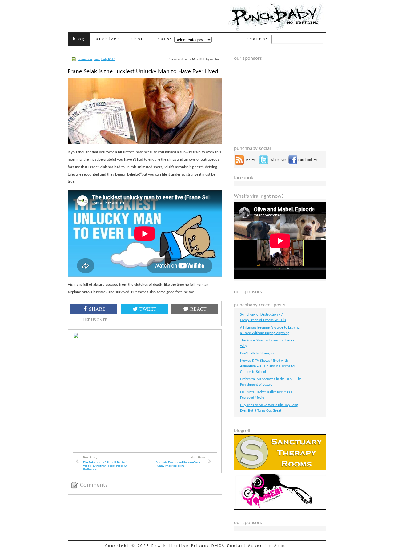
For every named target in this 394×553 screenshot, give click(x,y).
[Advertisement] (280, 99)
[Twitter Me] (263, 164)
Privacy (200, 546)
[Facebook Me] (293, 164)
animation (85, 59)
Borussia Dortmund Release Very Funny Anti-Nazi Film (178, 464)
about (139, 39)
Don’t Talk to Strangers (257, 353)
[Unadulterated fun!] (280, 509)
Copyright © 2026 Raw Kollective (147, 546)
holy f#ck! (108, 59)
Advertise (260, 546)
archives (108, 39)
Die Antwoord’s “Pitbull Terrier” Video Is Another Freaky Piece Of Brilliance (105, 466)
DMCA (218, 546)
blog (79, 39)
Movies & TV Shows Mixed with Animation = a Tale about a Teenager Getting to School (268, 366)
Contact (236, 546)
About (281, 546)
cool (97, 59)
